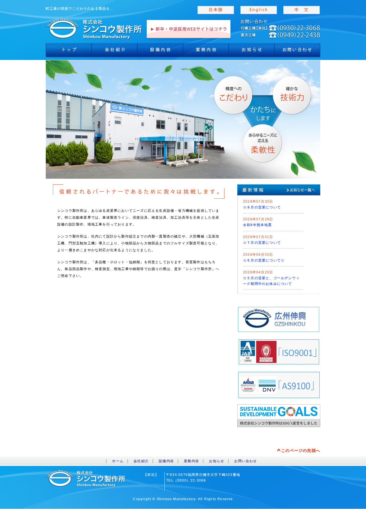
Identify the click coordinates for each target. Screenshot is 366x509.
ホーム (118, 461)
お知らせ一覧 (304, 189)
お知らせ (251, 51)
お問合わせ (297, 51)
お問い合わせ (245, 461)
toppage (94, 28)
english (258, 10)
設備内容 (160, 51)
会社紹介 (114, 51)
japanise (215, 10)
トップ (69, 51)
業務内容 (206, 51)
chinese (301, 10)
